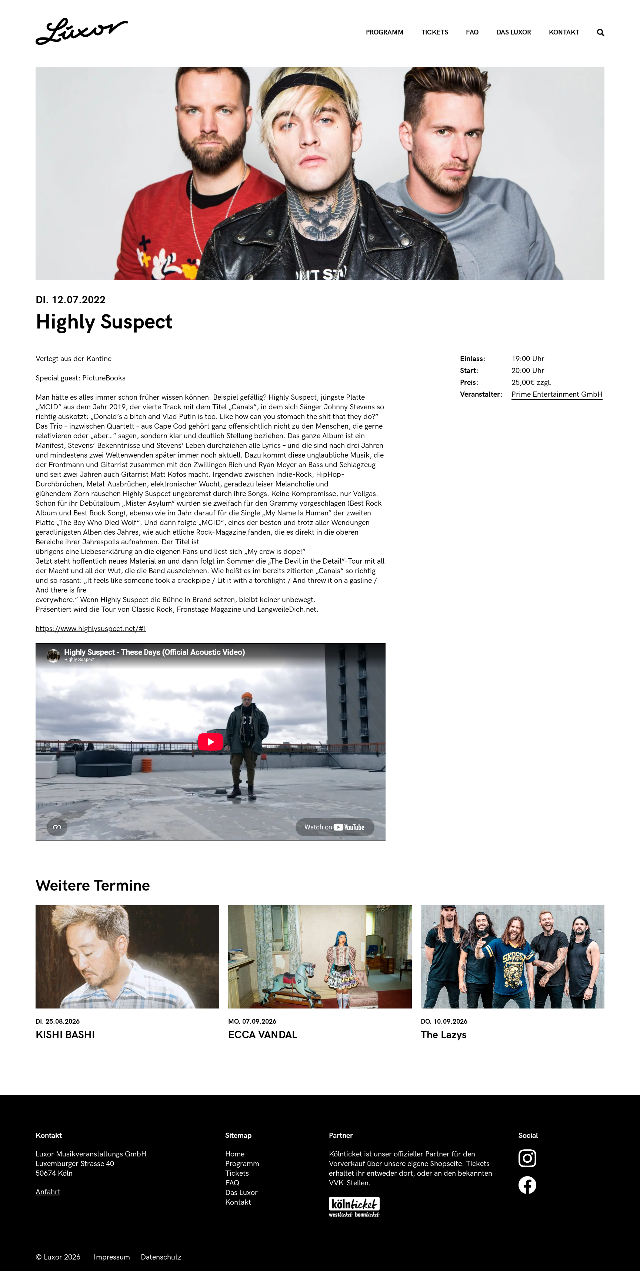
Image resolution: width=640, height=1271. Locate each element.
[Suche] (600, 32)
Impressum (112, 1257)
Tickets (434, 32)
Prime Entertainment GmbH (557, 394)
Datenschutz (161, 1257)
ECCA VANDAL (262, 1035)
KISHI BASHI (65, 1035)
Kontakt (564, 32)
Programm (385, 32)
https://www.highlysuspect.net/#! (91, 628)
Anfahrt (48, 1192)
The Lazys (443, 1035)
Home (234, 1154)
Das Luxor (514, 32)
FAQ (472, 32)
